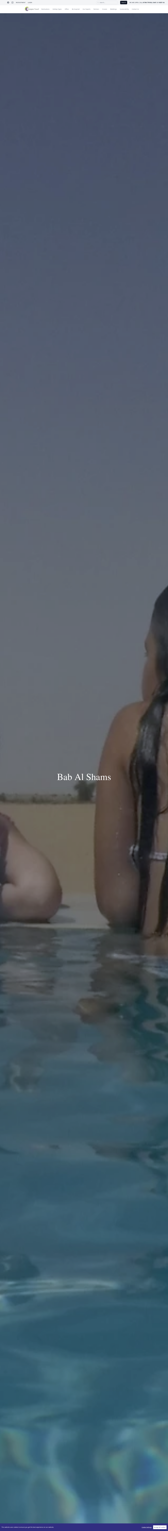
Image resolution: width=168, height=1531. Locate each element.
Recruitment (20, 2)
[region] (84, 1527)
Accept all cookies (160, 1527)
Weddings (113, 9)
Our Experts (86, 9)
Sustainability (124, 9)
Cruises (104, 9)
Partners (96, 9)
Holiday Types (57, 9)
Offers (67, 9)
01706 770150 (147, 2)
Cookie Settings (147, 1527)
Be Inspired (76, 9)
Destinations (45, 9)
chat (154, 2)
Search (123, 2)
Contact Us (135, 9)
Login (30, 2)
